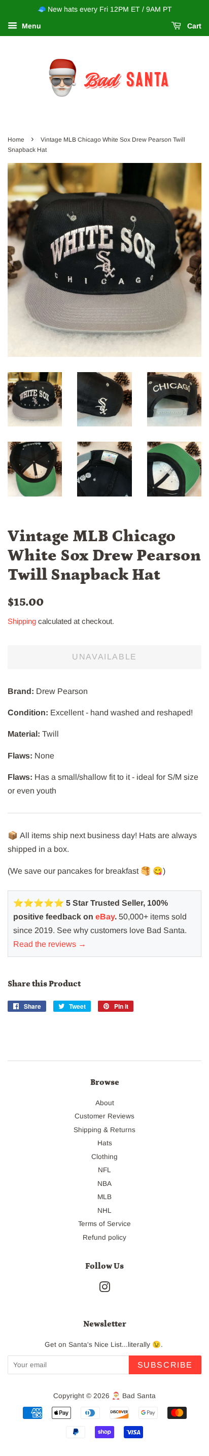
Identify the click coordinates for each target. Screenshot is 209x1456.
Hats (104, 1143)
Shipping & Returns (104, 1130)
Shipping (22, 621)
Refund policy (104, 1237)
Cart (193, 26)
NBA (104, 1183)
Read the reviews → (49, 944)
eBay (105, 916)
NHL (104, 1210)
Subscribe (165, 1365)
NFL (104, 1170)
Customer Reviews (104, 1116)
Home (16, 139)
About (104, 1103)
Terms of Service (104, 1224)
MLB (104, 1197)
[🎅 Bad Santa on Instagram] (104, 1289)
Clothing (104, 1157)
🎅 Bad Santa (134, 1396)
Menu (30, 26)
